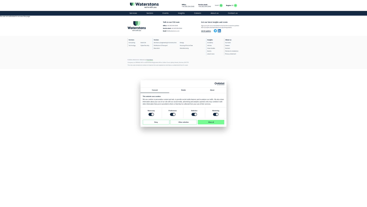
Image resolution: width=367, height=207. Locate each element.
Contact (227, 48)
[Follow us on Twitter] (215, 30)
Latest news (210, 54)
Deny (156, 122)
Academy (210, 42)
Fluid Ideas (150, 59)
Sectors (156, 40)
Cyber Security (145, 45)
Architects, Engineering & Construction (165, 42)
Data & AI (143, 42)
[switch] (172, 114)
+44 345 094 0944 (204, 6)
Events (165, 13)
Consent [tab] (155, 90)
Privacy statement (230, 54)
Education (157, 48)
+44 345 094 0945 (188, 6)
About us (228, 40)
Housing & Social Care (186, 45)
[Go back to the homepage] (144, 5)
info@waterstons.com (173, 31)
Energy (182, 42)
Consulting (132, 42)
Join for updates (206, 31)
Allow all (211, 122)
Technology (132, 45)
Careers (227, 45)
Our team (228, 42)
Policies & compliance (231, 51)
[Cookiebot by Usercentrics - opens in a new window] (216, 83)
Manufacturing (184, 48)
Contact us (232, 13)
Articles (209, 45)
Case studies (211, 48)
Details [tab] (183, 90)
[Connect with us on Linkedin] (219, 32)
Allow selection (183, 122)
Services (131, 40)
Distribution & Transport (161, 45)
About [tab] (212, 90)
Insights (181, 13)
